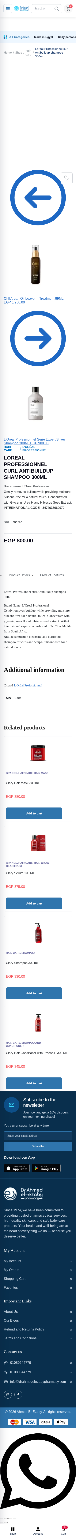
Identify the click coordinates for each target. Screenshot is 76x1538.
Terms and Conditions (20, 1338)
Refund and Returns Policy (24, 1329)
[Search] (56, 8)
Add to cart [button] (34, 813)
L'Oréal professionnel (35, 448)
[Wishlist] (67, 178)
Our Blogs (11, 1320)
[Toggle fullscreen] (6, 1518)
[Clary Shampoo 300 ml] (38, 933)
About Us (11, 1311)
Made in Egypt (43, 37)
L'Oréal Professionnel (28, 685)
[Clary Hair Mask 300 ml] (38, 753)
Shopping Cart (15, 1279)
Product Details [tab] (19, 575)
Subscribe (38, 1146)
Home (8, 52)
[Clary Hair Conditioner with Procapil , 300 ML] (38, 1022)
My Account (12, 1261)
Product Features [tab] (52, 575)
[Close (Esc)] (14, 1518)
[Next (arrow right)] (6, 1522)
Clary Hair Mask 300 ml (22, 783)
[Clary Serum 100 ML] (38, 842)
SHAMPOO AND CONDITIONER (23, 1044)
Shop (18, 52)
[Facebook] (18, 1395)
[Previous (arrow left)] (1, 1522)
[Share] (10, 1518)
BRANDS (11, 773)
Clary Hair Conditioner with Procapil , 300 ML (37, 1053)
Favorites (11, 1287)
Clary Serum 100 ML (20, 873)
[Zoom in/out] (1, 1518)
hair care (28, 52)
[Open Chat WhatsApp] (38, 1513)
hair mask (41, 773)
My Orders (11, 1270)
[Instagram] (8, 1395)
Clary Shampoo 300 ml (22, 963)
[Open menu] (7, 8)
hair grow (41, 862)
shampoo (28, 953)
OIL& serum (14, 866)
